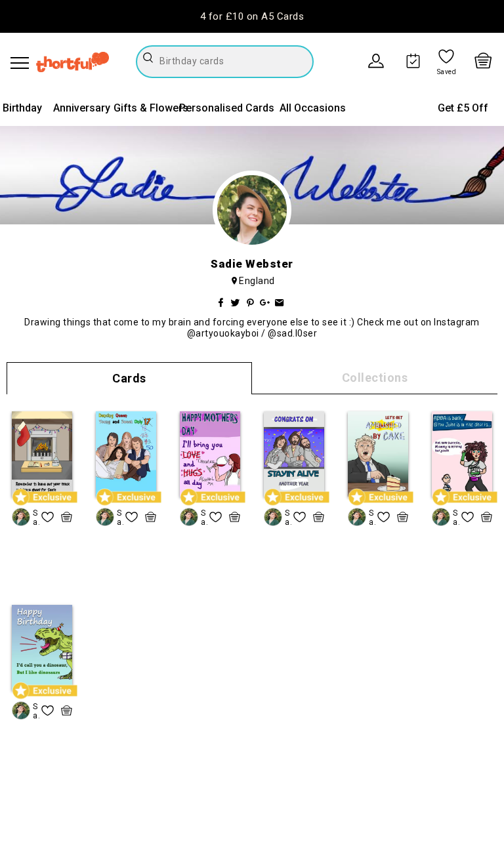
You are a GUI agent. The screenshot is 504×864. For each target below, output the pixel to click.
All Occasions (313, 108)
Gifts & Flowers (151, 108)
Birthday (22, 108)
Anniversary (81, 108)
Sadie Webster (36, 517)
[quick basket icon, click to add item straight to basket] (66, 517)
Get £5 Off (463, 108)
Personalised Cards (226, 108)
